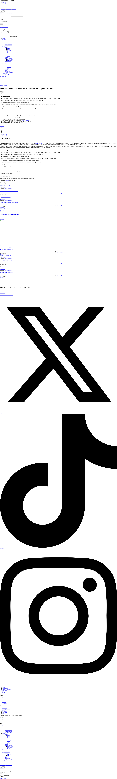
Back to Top (2, 769)
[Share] (2, 772)
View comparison (3, 778)
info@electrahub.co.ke (26, 120)
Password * (2, 19)
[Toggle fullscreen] (1, 772)
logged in (7, 180)
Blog (3, 6)
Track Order (4, 3)
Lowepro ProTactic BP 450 (40, 143)
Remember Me (4, 21)
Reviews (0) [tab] (4, 135)
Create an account (9, 26)
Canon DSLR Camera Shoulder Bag (9, 202)
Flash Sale (4, 2)
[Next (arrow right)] (1, 773)
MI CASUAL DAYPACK (6, 249)
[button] (2, 195)
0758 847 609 (2, 293)
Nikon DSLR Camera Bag (6, 261)
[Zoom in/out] (0, 772)
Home (1, 77)
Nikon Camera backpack (6, 272)
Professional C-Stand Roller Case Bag (9, 214)
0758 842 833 (2, 291)
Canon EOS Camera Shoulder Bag (9, 191)
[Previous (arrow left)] (0, 773)
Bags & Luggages (8, 77)
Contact (3, 5)
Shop (4, 77)
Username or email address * (5, 17)
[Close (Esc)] (4, 772)
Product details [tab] (5, 134)
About (3, 4)
